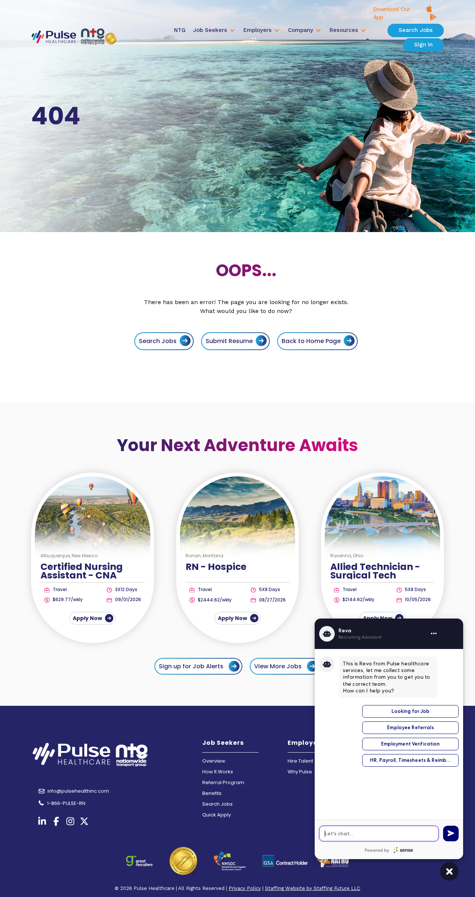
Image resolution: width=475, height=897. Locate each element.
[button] (198, 666)
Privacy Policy (245, 888)
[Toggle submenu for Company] (318, 30)
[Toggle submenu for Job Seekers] (232, 30)
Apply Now (88, 618)
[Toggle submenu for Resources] (363, 30)
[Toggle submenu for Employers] (276, 30)
